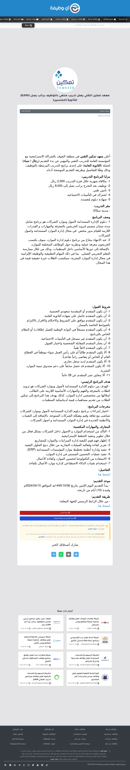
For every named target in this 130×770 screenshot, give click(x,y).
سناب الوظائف (49, 739)
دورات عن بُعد (80, 739)
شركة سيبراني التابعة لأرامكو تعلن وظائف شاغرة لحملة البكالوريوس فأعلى (37, 640)
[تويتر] (32, 765)
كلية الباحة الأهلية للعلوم (88, 683)
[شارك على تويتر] (76, 554)
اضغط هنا (104, 474)
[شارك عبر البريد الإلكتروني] (68, 554)
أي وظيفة (100, 764)
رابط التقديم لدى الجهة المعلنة (64, 518)
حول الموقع (18, 730)
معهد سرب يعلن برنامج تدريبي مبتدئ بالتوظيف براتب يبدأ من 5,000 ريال (37, 622)
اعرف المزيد (92, 529)
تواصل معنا (18, 734)
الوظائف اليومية (49, 734)
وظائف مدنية (111, 730)
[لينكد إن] (14, 765)
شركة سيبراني (44, 647)
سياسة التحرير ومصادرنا (80, 744)
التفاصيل (41, 537)
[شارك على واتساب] (61, 554)
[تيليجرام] (19, 765)
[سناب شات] (37, 765)
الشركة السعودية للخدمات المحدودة (88, 665)
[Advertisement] (65, 48)
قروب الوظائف (49, 744)
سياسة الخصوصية (18, 744)
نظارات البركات (92, 628)
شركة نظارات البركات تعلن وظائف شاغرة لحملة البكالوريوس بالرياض (83, 622)
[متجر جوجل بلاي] (5, 765)
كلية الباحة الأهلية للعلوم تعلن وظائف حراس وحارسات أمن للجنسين (85, 677)
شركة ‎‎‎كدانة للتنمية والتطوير (88, 644)
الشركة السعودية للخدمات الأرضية (40, 683)
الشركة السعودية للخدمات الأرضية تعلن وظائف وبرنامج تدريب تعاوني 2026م (38, 677)
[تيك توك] (46, 765)
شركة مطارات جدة (42, 665)
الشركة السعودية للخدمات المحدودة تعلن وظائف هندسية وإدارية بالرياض (85, 658)
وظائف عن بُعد (111, 744)
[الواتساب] (23, 765)
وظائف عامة (80, 730)
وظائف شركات (104, 111)
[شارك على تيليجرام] (53, 554)
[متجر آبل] (10, 765)
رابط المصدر (64, 513)
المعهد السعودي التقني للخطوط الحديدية (40, 628)
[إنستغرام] (28, 765)
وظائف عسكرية (111, 734)
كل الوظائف (49, 730)
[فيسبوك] (42, 765)
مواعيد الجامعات (80, 734)
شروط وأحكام (18, 739)
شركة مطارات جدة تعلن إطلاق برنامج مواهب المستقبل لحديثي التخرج (36, 658)
